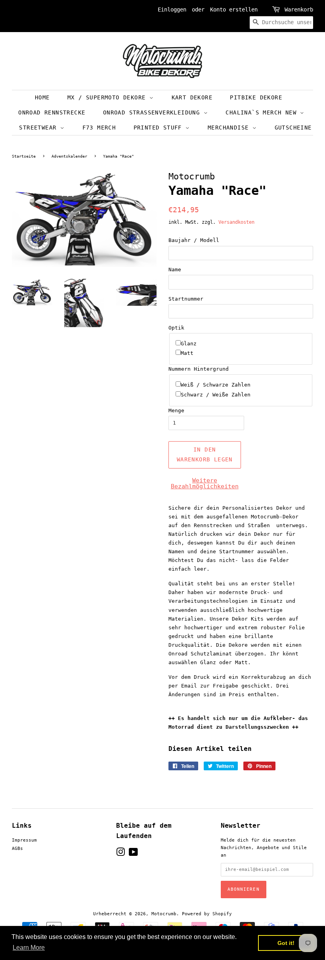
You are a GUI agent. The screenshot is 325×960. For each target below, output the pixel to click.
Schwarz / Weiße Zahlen (215, 395)
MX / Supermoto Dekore (108, 97)
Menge (176, 410)
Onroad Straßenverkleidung (153, 112)
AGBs (17, 848)
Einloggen (172, 9)
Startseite (24, 156)
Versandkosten (236, 222)
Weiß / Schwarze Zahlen (215, 385)
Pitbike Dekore (256, 97)
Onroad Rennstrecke (51, 112)
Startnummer (185, 299)
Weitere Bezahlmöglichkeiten (205, 483)
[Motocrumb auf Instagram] (120, 854)
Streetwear (39, 127)
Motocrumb (163, 913)
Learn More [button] (29, 947)
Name (174, 269)
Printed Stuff (160, 127)
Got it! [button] (285, 943)
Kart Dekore (192, 97)
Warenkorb (299, 9)
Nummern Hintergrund (198, 369)
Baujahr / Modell (193, 240)
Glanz (189, 344)
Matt (187, 353)
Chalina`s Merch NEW (263, 112)
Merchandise (230, 127)
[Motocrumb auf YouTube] (133, 854)
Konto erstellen (234, 9)
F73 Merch (99, 127)
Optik (176, 328)
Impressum (24, 840)
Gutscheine (293, 127)
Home (42, 97)
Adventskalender (69, 156)
